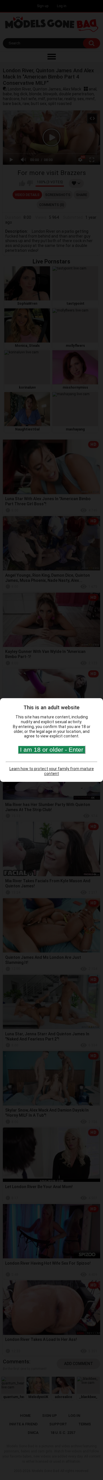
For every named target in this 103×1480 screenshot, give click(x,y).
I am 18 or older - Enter (51, 749)
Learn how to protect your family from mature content (51, 771)
